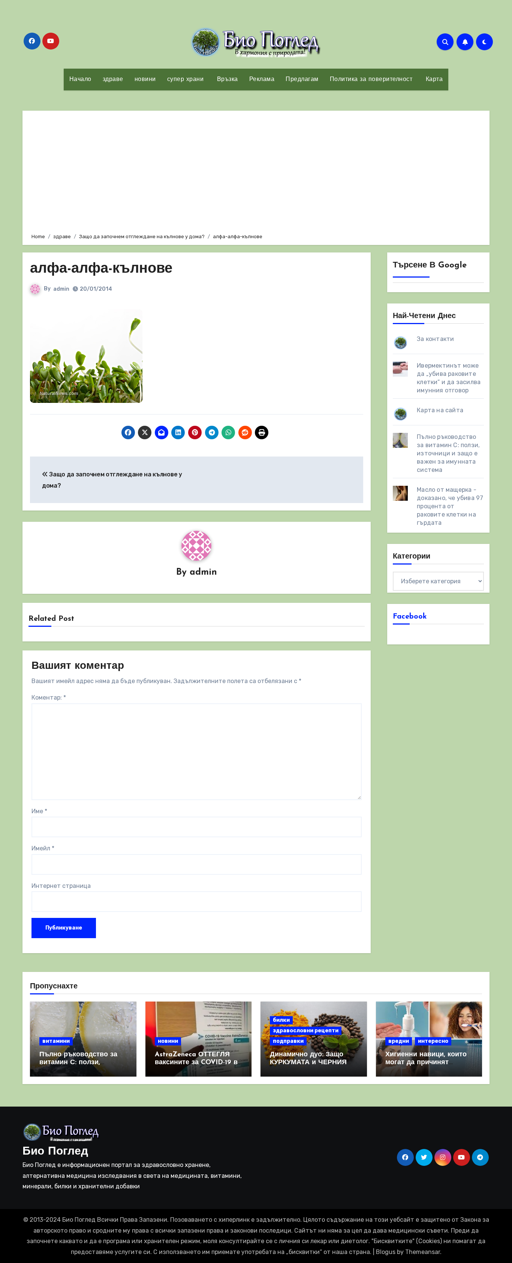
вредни (398, 1041)
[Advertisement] (257, 170)
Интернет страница (61, 885)
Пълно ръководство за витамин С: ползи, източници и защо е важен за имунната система (448, 453)
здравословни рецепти (305, 1030)
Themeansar (422, 1251)
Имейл (42, 848)
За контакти (435, 338)
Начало (80, 80)
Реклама (262, 80)
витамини (56, 1041)
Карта (433, 80)
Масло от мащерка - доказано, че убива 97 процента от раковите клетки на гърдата (450, 506)
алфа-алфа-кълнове (101, 269)
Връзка (226, 80)
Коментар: (48, 697)
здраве (113, 80)
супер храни (185, 80)
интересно (433, 1041)
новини (145, 80)
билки (281, 1020)
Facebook (410, 616)
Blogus (385, 1251)
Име (39, 811)
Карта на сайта (440, 410)
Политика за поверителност (371, 80)
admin (61, 289)
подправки (288, 1041)
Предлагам (302, 80)
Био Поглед (55, 1152)
